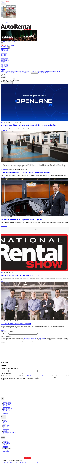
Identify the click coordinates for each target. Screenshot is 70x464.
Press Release (50, 72)
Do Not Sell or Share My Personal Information (29, 462)
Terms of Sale (16, 462)
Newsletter (3, 72)
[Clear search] (14, 79)
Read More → (4, 130)
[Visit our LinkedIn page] (4, 365)
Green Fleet (3, 54)
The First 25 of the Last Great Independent (16, 324)
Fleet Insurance (4, 51)
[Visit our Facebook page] (1, 365)
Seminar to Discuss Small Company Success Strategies (19, 275)
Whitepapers (29, 71)
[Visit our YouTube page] (5, 365)
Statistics (25, 71)
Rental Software (4, 66)
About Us (24, 72)
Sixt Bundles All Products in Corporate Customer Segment (21, 219)
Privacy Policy (4, 462)
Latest (5, 83)
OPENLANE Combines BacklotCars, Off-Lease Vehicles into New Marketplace (28, 125)
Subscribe (3, 22)
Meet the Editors (14, 72)
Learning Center (4, 56)
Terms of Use (10, 462)
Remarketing (14, 1)
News (2, 71)
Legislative (38, 71)
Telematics (3, 69)
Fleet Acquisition (4, 49)
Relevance (10, 83)
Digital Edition (9, 22)
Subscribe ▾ (3, 4)
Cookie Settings (35, 72)
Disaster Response (4, 46)
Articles (4, 71)
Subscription (8, 72)
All (1, 81)
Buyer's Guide (57, 71)
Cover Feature (6, 1)
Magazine (21, 71)
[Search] (13, 79)
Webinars (34, 71)
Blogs (7, 71)
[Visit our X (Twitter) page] (2, 365)
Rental (10, 1)
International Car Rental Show (47, 71)
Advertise (20, 72)
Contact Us (28, 72)
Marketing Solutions (42, 72)
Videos (10, 71)
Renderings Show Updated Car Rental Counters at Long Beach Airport (25, 172)
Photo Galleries (15, 71)
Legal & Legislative (5, 59)
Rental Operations (4, 64)
